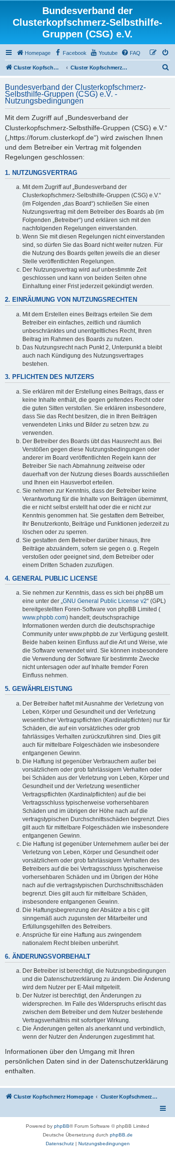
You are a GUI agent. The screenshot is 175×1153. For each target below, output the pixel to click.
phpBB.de (121, 1134)
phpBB (62, 1126)
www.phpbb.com (44, 617)
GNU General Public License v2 (105, 601)
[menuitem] (33, 53)
